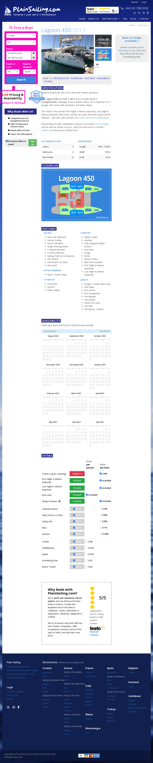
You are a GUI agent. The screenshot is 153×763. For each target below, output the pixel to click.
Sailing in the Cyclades (73, 672)
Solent (131, 672)
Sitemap (10, 699)
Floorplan (77, 78)
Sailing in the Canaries (116, 692)
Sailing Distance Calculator (18, 666)
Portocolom (112, 687)
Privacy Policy (13, 695)
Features (90, 78)
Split (44, 687)
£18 (90, 541)
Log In (144, 2)
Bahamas (132, 704)
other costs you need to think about (91, 117)
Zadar (45, 706)
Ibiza (109, 680)
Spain (110, 668)
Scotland (133, 682)
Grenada (132, 711)
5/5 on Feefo (102, 124)
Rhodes (67, 691)
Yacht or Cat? (10, 65)
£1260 (105, 533)
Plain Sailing (13, 662)
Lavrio (66, 679)
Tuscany (89, 704)
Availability (103, 78)
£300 (104, 515)
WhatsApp (123, 50)
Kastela (46, 684)
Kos (65, 687)
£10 (90, 566)
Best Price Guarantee (16, 677)
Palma (109, 684)
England (133, 668)
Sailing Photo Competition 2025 (20, 674)
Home (82, 18)
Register (135, 2)
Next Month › (105, 331)
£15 (90, 560)
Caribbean (134, 696)
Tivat (87, 732)
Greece (68, 668)
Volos (66, 734)
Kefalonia (68, 703)
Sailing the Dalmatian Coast (53, 680)
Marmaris (111, 721)
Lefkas (67, 706)
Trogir (45, 691)
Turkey (111, 709)
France (89, 668)
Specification (61, 78)
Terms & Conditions (15, 691)
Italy (88, 685)
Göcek (110, 717)
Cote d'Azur (90, 676)
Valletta (88, 718)
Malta (89, 714)
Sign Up (32, 143)
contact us (46, 130)
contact (144, 18)
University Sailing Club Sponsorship (22, 670)
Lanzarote (111, 696)
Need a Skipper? (27, 65)
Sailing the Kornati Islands (53, 696)
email (140, 47)
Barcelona (111, 672)
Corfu (66, 699)
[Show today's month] (74, 331)
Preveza (67, 710)
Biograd (46, 699)
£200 (104, 521)
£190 (104, 508)
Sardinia (89, 701)
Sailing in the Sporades (73, 726)
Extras (48, 81)
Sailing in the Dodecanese (74, 684)
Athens (67, 676)
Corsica (88, 672)
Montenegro (93, 728)
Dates (9, 48)
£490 (104, 473)
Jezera (45, 703)
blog (133, 18)
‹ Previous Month (49, 331)
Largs (130, 686)
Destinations (50, 662)
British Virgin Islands (137, 707)
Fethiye (110, 713)
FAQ (125, 18)
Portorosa (89, 693)
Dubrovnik (47, 672)
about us (93, 18)
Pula (44, 676)
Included (77, 480)
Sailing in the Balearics (116, 677)
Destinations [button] (110, 18)
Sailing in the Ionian (71, 696)
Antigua (131, 700)
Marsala (88, 690)
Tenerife (111, 699)
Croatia (47, 668)
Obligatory (77, 473)
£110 (104, 527)
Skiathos (67, 730)
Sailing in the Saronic (72, 715)
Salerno (88, 697)
